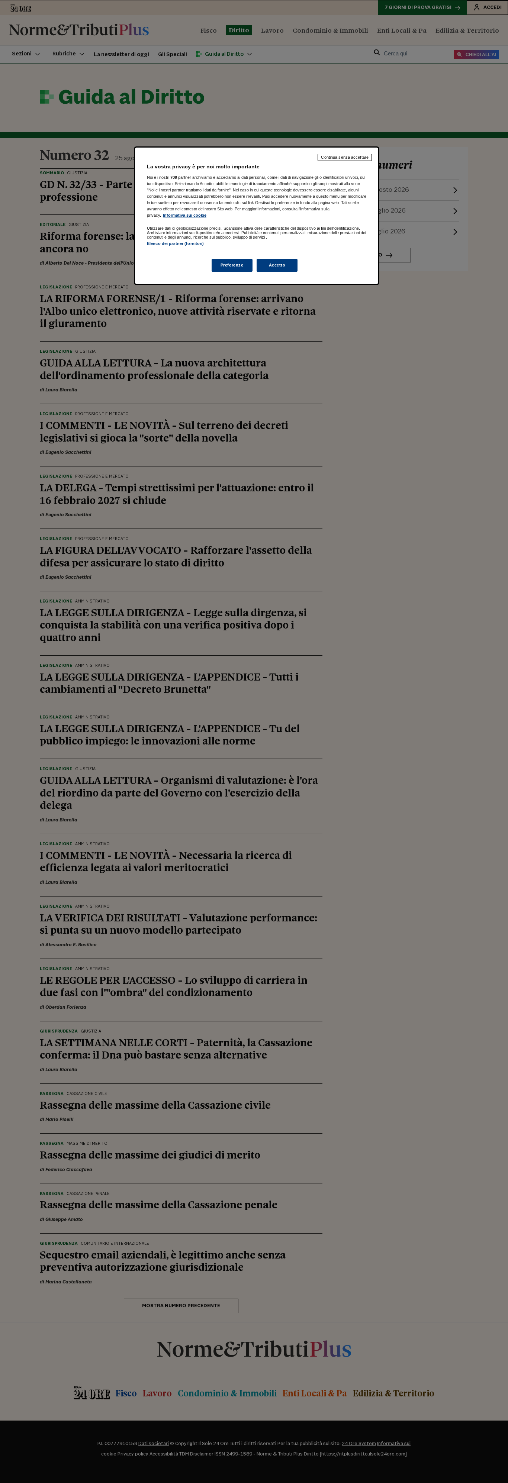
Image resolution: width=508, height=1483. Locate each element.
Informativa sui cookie (184, 215)
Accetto (277, 265)
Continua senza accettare (345, 157)
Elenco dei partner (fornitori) (175, 243)
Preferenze (232, 265)
